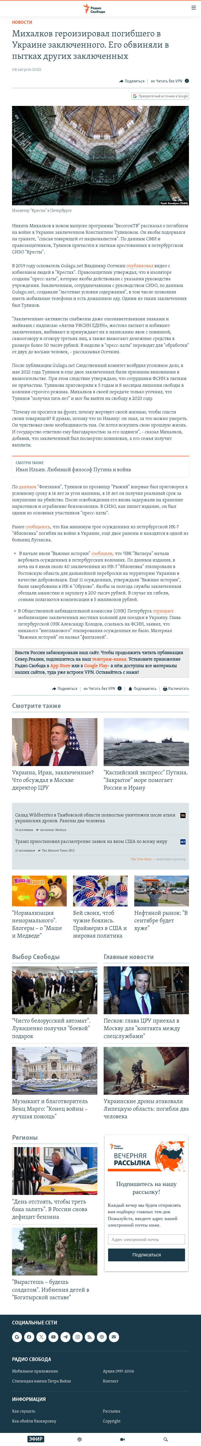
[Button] (131, 81)
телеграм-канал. (109, 659)
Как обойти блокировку (34, 1421)
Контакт (110, 1381)
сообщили (102, 554)
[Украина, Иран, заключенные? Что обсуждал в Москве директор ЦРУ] (54, 742)
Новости (22, 22)
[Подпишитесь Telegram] (65, 1337)
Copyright (111, 1421)
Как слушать (23, 1411)
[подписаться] (114, 1337)
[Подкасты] (102, 1337)
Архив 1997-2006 (118, 1371)
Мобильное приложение (35, 1371)
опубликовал (139, 266)
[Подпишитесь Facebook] (29, 1337)
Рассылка (111, 1411)
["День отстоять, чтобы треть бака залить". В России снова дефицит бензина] (54, 1171)
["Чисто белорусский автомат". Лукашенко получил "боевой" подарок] (54, 990)
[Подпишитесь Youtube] (53, 1337)
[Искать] (166, 1439)
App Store (60, 666)
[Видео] (122, 1439)
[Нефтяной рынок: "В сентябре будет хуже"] (161, 891)
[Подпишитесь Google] (17, 1337)
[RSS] (90, 1337)
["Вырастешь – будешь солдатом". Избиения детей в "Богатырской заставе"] (54, 1251)
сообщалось (38, 527)
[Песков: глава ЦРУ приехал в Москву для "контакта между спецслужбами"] (146, 990)
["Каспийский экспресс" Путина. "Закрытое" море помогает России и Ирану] (146, 742)
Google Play (95, 666)
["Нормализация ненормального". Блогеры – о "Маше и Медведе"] (39, 891)
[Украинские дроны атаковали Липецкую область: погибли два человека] (146, 1071)
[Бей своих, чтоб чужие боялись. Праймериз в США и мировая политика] (100, 891)
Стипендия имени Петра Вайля (41, 1381)
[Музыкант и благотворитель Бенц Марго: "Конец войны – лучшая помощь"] (54, 1071)
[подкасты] (79, 1439)
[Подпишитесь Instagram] (77, 1337)
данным (27, 487)
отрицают (163, 611)
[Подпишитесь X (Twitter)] (41, 1337)
